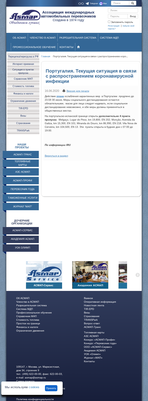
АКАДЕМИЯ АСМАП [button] (22, 238)
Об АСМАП (22, 298)
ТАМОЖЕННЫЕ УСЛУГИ (22, 197)
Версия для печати (78, 91)
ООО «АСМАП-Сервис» (98, 346)
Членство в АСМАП (27, 301)
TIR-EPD (23, 108)
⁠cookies (34, 387)
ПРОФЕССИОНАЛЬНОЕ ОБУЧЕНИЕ (34, 47)
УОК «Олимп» (92, 354)
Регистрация (113, 26)
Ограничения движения (30, 330)
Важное (88, 298)
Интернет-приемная (23, 64)
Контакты (89, 361)
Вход (133, 16)
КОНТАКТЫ (66, 47)
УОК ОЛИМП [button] (22, 247)
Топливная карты (94, 332)
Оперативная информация (100, 301)
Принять (51, 388)
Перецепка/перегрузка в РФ (23, 56)
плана (60, 96)
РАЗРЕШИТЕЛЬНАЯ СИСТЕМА (77, 37)
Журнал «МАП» (93, 357)
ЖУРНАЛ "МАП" (22, 206)
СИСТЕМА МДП (109, 37)
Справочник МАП (23, 78)
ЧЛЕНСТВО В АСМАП (43, 37)
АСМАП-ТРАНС (23, 154)
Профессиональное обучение (34, 312)
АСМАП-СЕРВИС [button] (22, 230)
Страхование (23, 123)
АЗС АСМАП (22, 171)
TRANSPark (23, 130)
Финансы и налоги (23, 93)
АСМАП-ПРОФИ (22, 180)
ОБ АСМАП (19, 37)
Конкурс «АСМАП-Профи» (99, 339)
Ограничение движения (23, 101)
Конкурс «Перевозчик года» (100, 343)
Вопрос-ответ (92, 323)
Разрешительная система (31, 305)
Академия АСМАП (94, 350)
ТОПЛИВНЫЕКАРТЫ (23, 163)
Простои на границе (28, 323)
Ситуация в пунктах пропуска (23, 71)
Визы (23, 115)
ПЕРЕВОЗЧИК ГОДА (22, 189)
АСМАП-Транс (92, 327)
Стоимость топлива (23, 86)
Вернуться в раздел (56, 155)
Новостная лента (94, 305)
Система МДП (24, 309)
